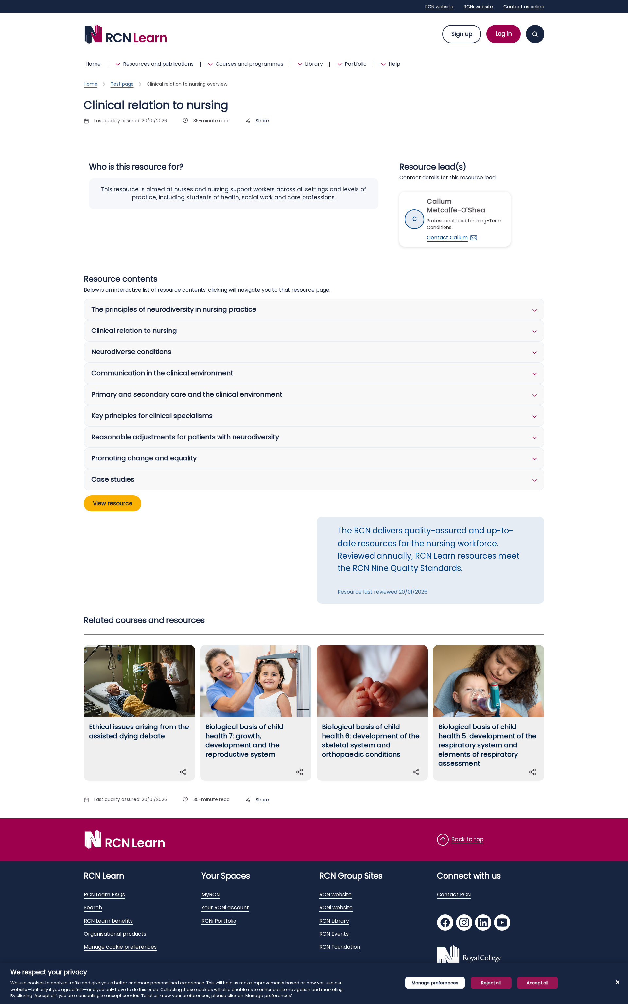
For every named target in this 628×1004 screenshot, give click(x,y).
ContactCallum (447, 237)
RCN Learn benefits (108, 920)
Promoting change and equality (144, 458)
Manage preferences (435, 983)
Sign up (461, 34)
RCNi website (478, 6)
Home (93, 64)
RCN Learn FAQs (104, 894)
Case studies (112, 479)
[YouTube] (502, 923)
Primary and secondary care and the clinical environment (186, 394)
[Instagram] (464, 923)
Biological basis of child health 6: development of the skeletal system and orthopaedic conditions (371, 740)
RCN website (439, 6)
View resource (112, 503)
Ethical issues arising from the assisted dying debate (139, 731)
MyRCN (210, 894)
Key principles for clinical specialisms (152, 415)
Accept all (537, 983)
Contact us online (523, 6)
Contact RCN (454, 894)
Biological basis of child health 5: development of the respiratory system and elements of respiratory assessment (487, 745)
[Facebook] (445, 923)
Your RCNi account (225, 907)
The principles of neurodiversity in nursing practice (173, 309)
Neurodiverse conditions (131, 351)
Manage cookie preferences (120, 947)
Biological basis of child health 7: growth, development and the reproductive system (244, 740)
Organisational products (115, 934)
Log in (504, 34)
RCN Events (334, 934)
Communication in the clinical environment (162, 373)
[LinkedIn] (483, 923)
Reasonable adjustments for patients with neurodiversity (185, 436)
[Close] (617, 982)
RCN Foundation (339, 947)
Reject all (491, 983)
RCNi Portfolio (218, 920)
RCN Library (334, 920)
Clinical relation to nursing (134, 330)
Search (93, 907)
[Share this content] (184, 772)
